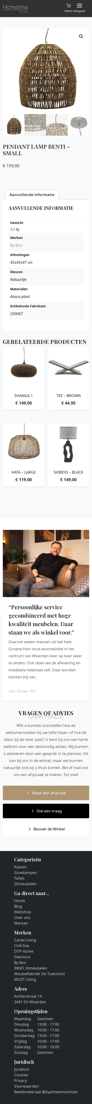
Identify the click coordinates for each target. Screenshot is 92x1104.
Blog (18, 906)
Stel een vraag (49, 811)
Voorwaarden (26, 1086)
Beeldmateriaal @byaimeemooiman (46, 1091)
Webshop (22, 911)
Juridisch (21, 1069)
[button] (81, 36)
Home (19, 900)
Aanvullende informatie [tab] (31, 194)
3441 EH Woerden (30, 1001)
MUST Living (25, 979)
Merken (21, 923)
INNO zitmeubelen (30, 968)
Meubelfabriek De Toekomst (39, 973)
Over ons (22, 917)
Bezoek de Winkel (49, 829)
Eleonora (22, 956)
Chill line (21, 945)
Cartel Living (25, 940)
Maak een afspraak (49, 792)
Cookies (21, 1075)
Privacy (20, 1080)
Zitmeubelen (25, 883)
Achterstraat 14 (28, 996)
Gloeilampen (25, 872)
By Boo (16, 245)
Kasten (20, 867)
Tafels (19, 878)
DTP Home (23, 951)
